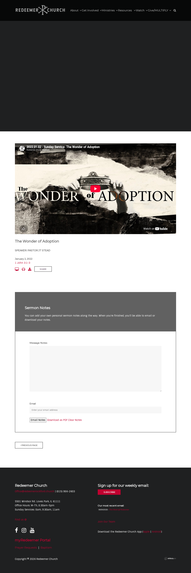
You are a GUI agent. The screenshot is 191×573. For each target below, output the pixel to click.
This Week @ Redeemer (119, 510)
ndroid (157, 531)
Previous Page (29, 445)
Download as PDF (57, 420)
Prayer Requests (26, 547)
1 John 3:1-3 (22, 262)
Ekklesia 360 (170, 558)
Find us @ (21, 519)
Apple (146, 531)
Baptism (46, 547)
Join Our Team (106, 521)
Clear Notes (75, 420)
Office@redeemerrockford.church (34, 491)
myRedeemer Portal (32, 540)
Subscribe (109, 492)
